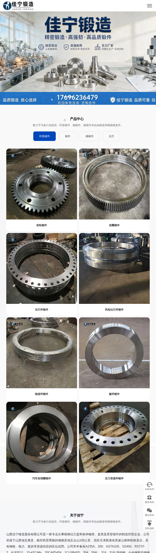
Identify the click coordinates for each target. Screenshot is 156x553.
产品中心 (77, 119)
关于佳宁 (77, 515)
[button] (70, 96)
